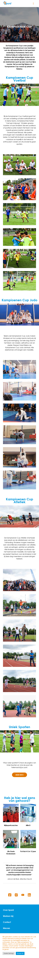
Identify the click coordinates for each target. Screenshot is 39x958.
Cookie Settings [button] (9, 953)
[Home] (7, 3)
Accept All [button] (20, 953)
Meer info (20, 775)
